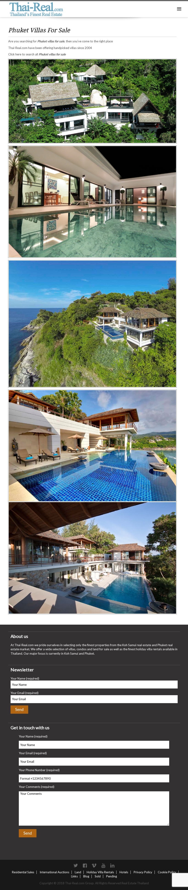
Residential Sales (23, 872)
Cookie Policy (167, 872)
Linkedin (112, 865)
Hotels (123, 872)
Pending (111, 876)
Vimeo (94, 865)
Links (74, 876)
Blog (86, 876)
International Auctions (54, 872)
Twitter (75, 865)
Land (78, 872)
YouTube (103, 865)
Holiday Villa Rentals (100, 872)
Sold (98, 876)
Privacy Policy (143, 872)
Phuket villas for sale (50, 41)
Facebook (84, 865)
